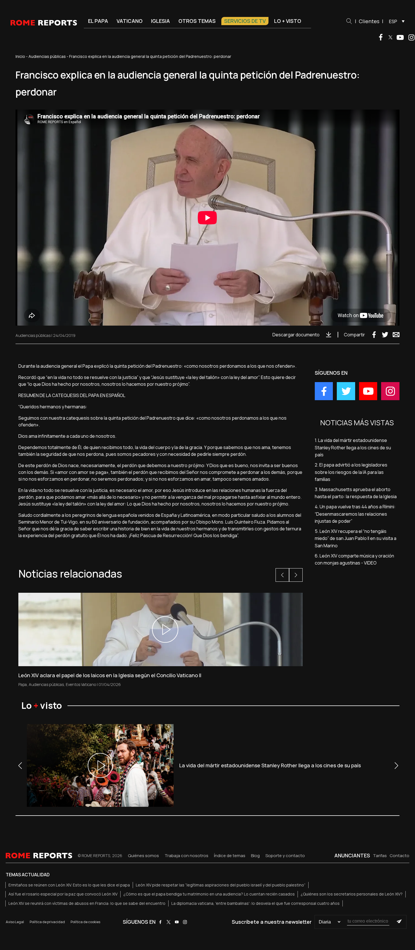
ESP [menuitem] (393, 21)
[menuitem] (395, 21)
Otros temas (197, 21)
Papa (22, 684)
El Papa (98, 21)
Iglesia (160, 21)
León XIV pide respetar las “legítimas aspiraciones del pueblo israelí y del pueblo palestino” (220, 885)
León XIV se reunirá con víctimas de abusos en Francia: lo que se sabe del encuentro (86, 903)
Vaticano (130, 21)
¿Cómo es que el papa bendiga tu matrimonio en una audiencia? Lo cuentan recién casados (209, 894)
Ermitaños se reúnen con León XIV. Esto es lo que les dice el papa (69, 885)
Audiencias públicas (47, 56)
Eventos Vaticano (81, 684)
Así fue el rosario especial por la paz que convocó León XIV (62, 894)
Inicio (20, 56)
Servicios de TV (245, 21)
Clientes (369, 21)
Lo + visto (287, 21)
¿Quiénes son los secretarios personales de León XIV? (352, 894)
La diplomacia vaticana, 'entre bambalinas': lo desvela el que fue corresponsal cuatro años (255, 903)
